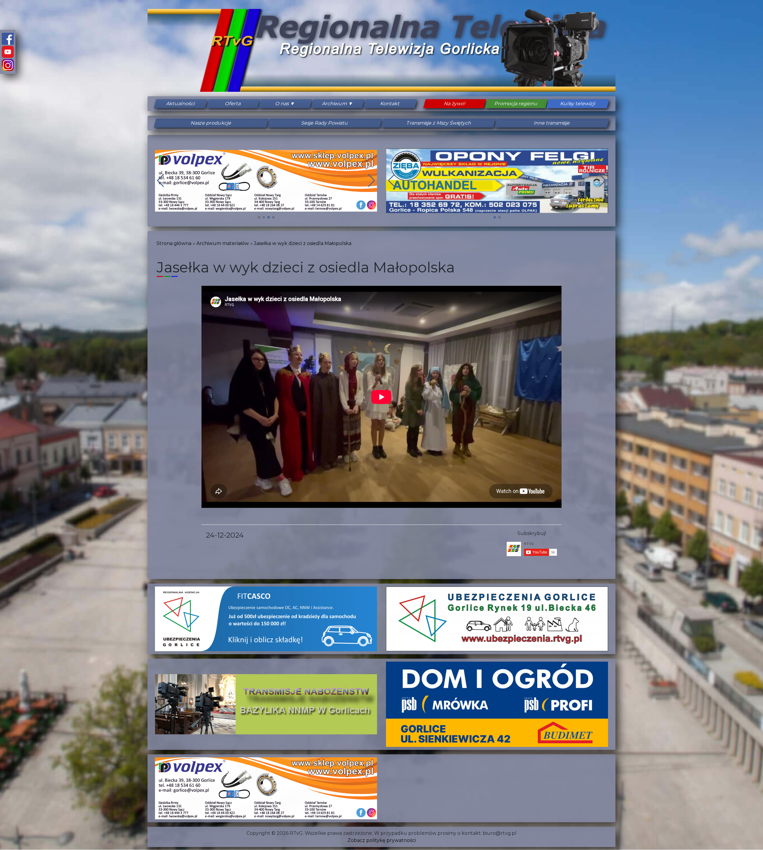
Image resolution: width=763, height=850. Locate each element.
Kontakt (389, 103)
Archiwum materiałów (222, 243)
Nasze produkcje (211, 123)
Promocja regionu (516, 103)
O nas (282, 103)
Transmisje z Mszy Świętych (438, 123)
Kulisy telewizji (578, 103)
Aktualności (181, 103)
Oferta (233, 103)
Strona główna (173, 243)
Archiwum (335, 103)
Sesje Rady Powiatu (325, 123)
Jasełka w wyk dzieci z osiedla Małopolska (302, 243)
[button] (259, 217)
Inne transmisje (552, 123)
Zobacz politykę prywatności (382, 840)
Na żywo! (454, 103)
